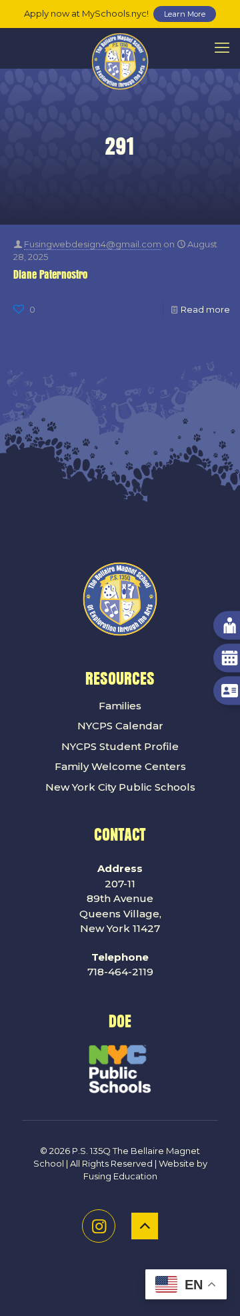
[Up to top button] (144, 1226)
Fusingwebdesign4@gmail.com (92, 244)
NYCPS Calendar (120, 725)
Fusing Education (120, 1176)
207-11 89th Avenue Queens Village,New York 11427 (120, 898)
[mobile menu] (222, 48)
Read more (205, 309)
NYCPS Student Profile (120, 746)
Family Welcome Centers (120, 766)
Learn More (184, 14)
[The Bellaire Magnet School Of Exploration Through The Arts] (120, 48)
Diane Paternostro (50, 275)
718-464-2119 (120, 965)
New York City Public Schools (120, 787)
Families (120, 705)
